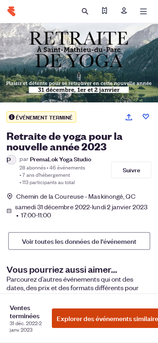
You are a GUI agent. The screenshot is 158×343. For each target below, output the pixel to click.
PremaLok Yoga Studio (60, 159)
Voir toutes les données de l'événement (79, 241)
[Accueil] (11, 11)
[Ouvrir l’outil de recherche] (85, 11)
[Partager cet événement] (129, 117)
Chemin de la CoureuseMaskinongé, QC (76, 196)
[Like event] (146, 116)
